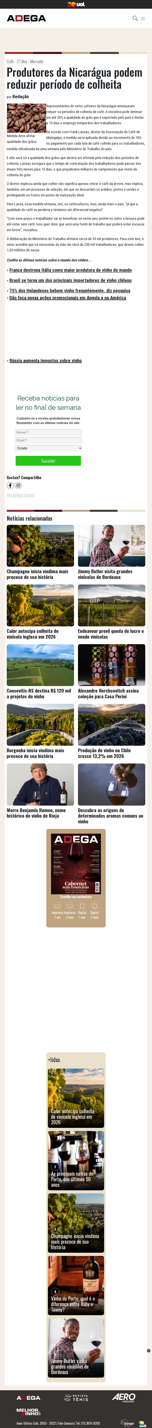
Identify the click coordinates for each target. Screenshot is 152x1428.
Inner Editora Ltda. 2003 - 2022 (36, 1423)
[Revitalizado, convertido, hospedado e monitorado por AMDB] (142, 1423)
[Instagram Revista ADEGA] (19, 485)
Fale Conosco (66, 1423)
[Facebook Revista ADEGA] (11, 485)
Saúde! (48, 461)
